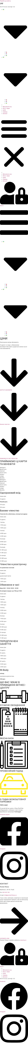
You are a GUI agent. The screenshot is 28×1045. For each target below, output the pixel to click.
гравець (5, 112)
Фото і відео (6, 108)
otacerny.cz (23, 940)
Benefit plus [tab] (3, 469)
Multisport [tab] (3, 467)
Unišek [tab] (2, 476)
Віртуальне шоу (7, 106)
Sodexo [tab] (2, 474)
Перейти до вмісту (5, 1)
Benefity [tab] (2, 478)
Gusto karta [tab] (3, 472)
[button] (14, 142)
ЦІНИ (4, 110)
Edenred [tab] (2, 471)
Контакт (5, 113)
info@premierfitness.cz (10, 895)
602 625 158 (6, 892)
